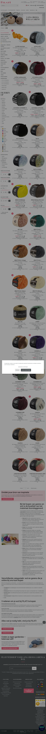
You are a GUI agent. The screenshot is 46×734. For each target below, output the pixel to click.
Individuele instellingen (23, 366)
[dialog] (23, 367)
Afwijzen (17, 370)
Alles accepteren (26, 370)
